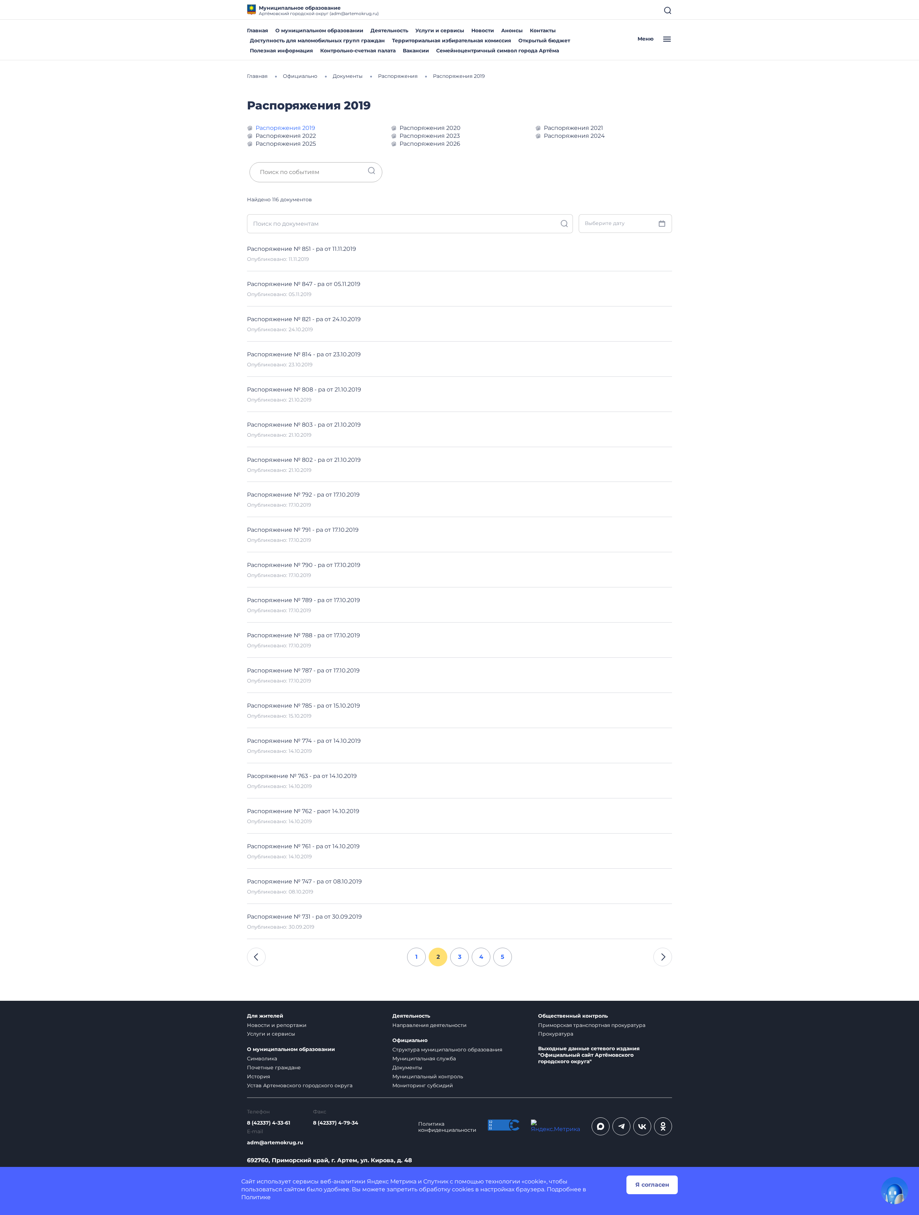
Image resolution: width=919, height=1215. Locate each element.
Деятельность (389, 30)
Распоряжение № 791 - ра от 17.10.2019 (303, 529)
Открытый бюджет (544, 40)
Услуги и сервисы (439, 30)
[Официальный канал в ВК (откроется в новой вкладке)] (642, 1126)
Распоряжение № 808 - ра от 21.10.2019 (304, 389)
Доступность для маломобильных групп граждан (317, 40)
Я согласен (652, 1184)
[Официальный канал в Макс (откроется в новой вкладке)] (601, 1126)
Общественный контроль (573, 1016)
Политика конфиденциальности (447, 1127)
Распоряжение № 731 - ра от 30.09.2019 (304, 916)
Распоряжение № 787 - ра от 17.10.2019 (303, 670)
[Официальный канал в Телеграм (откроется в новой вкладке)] (621, 1126)
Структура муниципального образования (447, 1049)
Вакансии (416, 50)
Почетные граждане (274, 1067)
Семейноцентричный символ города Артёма (497, 50)
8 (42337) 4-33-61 (268, 1123)
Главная (257, 30)
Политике (256, 1197)
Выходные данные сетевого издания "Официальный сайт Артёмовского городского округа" (589, 1055)
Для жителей (265, 1016)
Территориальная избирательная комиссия (451, 40)
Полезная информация (281, 50)
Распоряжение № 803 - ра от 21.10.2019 (304, 424)
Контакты (543, 30)
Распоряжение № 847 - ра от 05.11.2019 (303, 284)
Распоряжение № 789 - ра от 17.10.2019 (303, 600)
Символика (262, 1058)
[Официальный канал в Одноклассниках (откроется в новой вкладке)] (663, 1126)
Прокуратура (555, 1034)
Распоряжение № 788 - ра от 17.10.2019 (303, 635)
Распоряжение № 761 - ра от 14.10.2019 (303, 846)
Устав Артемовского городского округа (300, 1085)
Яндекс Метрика (391, 1181)
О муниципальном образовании (319, 30)
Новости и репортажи (277, 1025)
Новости (482, 30)
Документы (407, 1067)
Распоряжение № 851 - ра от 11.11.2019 (301, 248)
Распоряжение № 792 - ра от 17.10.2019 (303, 494)
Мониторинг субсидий (422, 1085)
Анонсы (512, 30)
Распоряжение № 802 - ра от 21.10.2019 (304, 459)
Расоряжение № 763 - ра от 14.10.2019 (302, 776)
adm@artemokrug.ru (275, 1143)
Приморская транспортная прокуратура (591, 1025)
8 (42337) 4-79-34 (335, 1123)
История (258, 1076)
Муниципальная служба (424, 1058)
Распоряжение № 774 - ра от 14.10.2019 (304, 740)
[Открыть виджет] (894, 1190)
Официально (410, 1040)
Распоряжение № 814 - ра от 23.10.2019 (304, 354)
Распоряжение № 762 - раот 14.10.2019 (303, 811)
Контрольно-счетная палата (358, 50)
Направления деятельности (429, 1025)
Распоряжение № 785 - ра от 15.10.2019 (303, 705)
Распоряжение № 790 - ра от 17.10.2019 (303, 565)
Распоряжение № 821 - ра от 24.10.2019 (304, 319)
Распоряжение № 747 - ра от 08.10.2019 (304, 881)
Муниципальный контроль (427, 1076)
